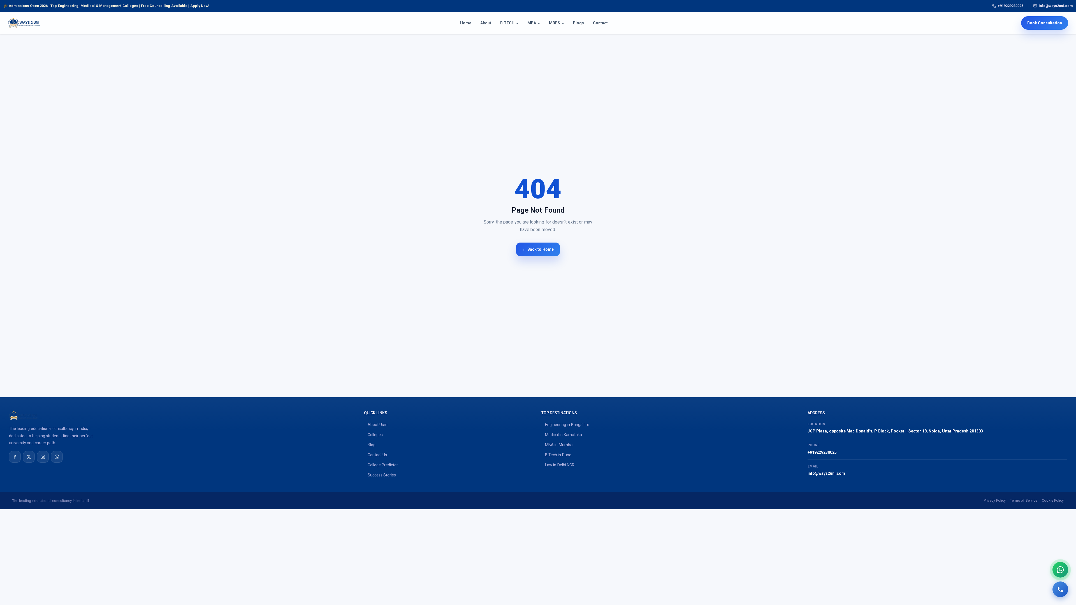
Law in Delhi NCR (559, 465)
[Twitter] (29, 457)
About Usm (378, 424)
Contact (600, 23)
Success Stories (382, 475)
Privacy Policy (994, 500)
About (485, 23)
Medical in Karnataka (563, 434)
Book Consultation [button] (1044, 23)
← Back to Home (537, 249)
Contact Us (377, 455)
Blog (371, 445)
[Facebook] (15, 457)
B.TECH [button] (507, 23)
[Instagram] (43, 457)
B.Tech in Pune (558, 455)
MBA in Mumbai (559, 445)
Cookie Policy (1053, 500)
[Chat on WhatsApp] (1060, 570)
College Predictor (383, 465)
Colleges (375, 434)
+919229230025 (1010, 6)
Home (465, 23)
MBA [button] (531, 23)
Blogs (578, 23)
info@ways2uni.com (1056, 6)
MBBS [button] (554, 23)
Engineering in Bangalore (567, 424)
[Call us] (1060, 589)
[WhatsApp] (57, 457)
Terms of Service (1023, 500)
